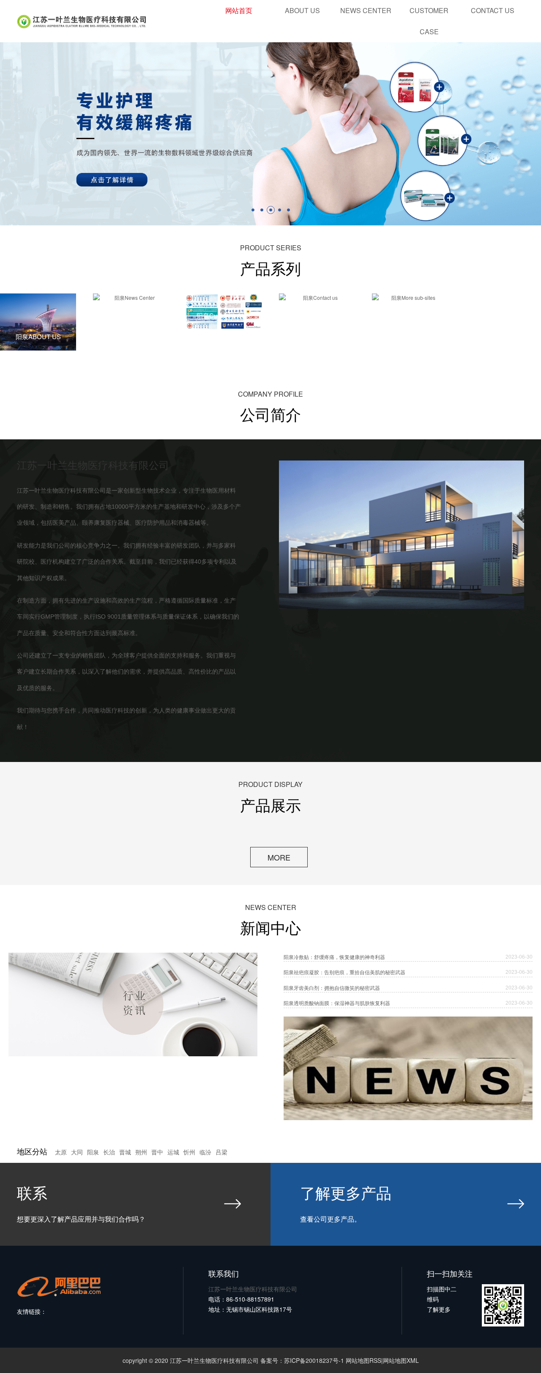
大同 (77, 1152)
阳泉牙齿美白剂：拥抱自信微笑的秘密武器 (332, 988)
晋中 (157, 1152)
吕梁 (221, 1152)
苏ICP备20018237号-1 (314, 1360)
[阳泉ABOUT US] (38, 322)
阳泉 (93, 1152)
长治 (109, 1152)
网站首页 (238, 10)
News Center (365, 10)
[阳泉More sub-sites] (410, 297)
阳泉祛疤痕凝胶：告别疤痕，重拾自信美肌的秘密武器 (344, 972)
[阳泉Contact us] (317, 297)
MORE (279, 857)
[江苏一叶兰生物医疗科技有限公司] (270, 133)
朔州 (141, 1152)
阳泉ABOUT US (38, 336)
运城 (173, 1152)
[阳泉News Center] (131, 297)
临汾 (205, 1152)
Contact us (492, 10)
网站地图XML (401, 1360)
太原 (61, 1152)
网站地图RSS (363, 1360)
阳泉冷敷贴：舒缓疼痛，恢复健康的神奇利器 (334, 957)
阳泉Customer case (224, 315)
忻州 (189, 1152)
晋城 (125, 1152)
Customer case (429, 20)
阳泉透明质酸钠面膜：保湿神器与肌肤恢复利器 (337, 1003)
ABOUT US (302, 10)
